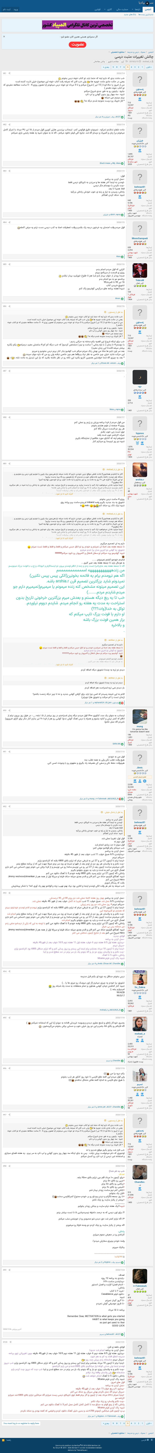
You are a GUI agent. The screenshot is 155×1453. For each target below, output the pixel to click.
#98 (4, 1166)
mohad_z (147, 61)
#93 (4, 893)
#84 (4, 222)
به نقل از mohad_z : (114, 469)
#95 (4, 1018)
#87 (4, 371)
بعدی (107, 67)
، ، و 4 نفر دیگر (107, 117)
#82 (4, 124)
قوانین (97, 9)
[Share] (9, 73)
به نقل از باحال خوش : (113, 812)
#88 (4, 417)
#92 (4, 806)
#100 (5, 1342)
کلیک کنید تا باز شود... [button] (64, 494)
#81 (4, 73)
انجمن (148, 9)
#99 (4, 1270)
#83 (4, 171)
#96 (4, 1068)
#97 (4, 1115)
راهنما (9, 1440)
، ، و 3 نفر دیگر (99, 799)
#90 (4, 710)
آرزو (122, 61)
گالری (109, 9)
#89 (4, 463)
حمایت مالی (122, 9)
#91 (4, 751)
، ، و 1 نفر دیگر (105, 363)
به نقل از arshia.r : (115, 640)
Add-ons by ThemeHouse (77, 1450)
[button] (132, 9)
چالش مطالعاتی (99, 61)
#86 (4, 306)
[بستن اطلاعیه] (4, 36)
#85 (4, 264)
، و (110, 163)
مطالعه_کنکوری (113, 61)
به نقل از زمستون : (115, 312)
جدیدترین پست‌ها (146, 14)
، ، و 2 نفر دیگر (107, 1262)
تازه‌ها (137, 9)
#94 (4, 971)
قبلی (148, 67)
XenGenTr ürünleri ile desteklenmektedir (87, 1448)
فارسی (144, 1440)
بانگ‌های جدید (130, 14)
